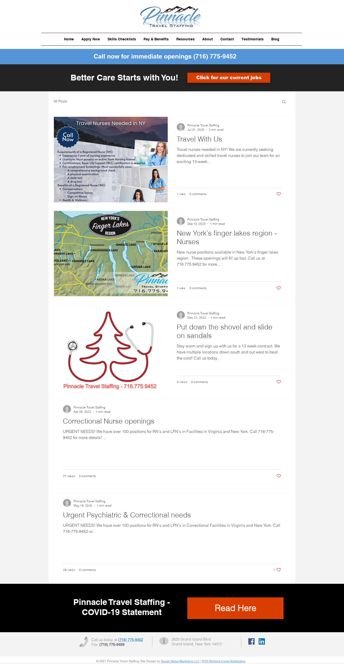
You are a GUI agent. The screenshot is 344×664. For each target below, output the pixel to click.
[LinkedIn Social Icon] (262, 641)
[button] (122, 39)
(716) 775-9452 (214, 56)
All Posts (60, 101)
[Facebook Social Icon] (251, 641)
